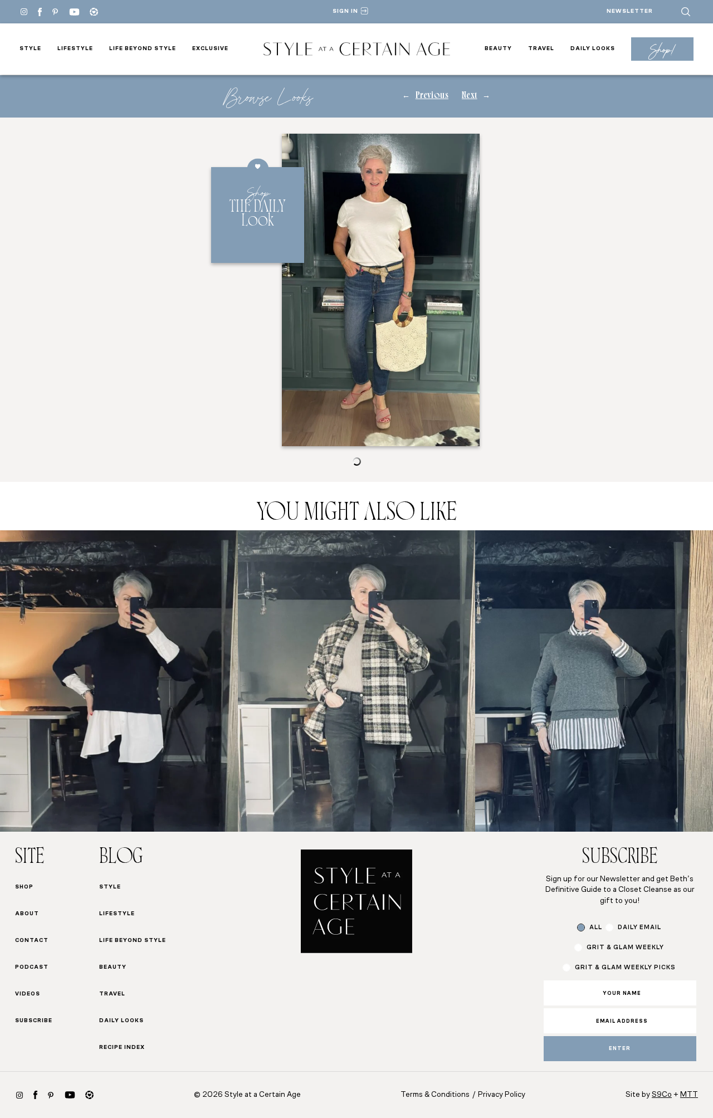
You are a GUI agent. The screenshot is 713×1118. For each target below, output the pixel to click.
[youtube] (74, 12)
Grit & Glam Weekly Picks (625, 968)
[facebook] (40, 12)
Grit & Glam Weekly (625, 948)
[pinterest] (55, 12)
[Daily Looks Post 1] (119, 681)
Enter (620, 1048)
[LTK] (94, 12)
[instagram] (19, 1095)
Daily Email (639, 928)
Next (469, 96)
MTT (689, 1095)
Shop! (662, 49)
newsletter (630, 11)
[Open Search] (686, 12)
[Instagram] (23, 11)
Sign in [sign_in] (345, 11)
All (595, 928)
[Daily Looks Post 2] (357, 681)
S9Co (662, 1095)
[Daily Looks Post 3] (594, 681)
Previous (432, 96)
